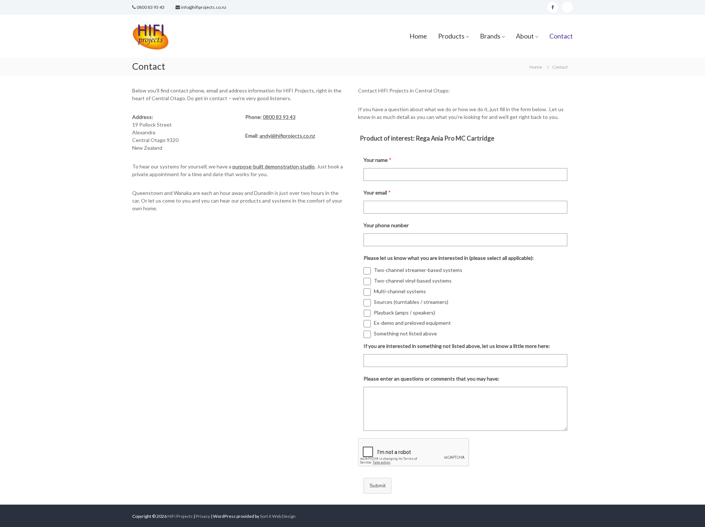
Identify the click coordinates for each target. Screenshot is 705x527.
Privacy (203, 516)
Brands (490, 36)
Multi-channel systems (400, 291)
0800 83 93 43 (150, 7)
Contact (561, 36)
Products (451, 36)
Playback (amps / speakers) (404, 312)
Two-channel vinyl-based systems (413, 280)
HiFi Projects (180, 516)
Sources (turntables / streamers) (411, 302)
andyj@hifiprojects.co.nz (287, 135)
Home (418, 36)
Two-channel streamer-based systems (418, 270)
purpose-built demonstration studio (273, 166)
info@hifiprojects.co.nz (204, 7)
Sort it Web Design (278, 516)
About (525, 36)
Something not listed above (405, 333)
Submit (377, 485)
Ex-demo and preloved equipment (412, 323)
